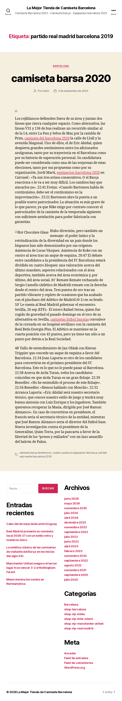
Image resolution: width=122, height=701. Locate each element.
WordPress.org (74, 667)
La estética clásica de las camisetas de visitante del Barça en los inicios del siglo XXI (31, 552)
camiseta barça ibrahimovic (35, 452)
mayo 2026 (72, 503)
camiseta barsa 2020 (61, 78)
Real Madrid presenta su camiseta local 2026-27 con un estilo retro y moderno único (29, 536)
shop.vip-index (74, 614)
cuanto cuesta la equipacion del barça (75, 452)
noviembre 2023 (75, 527)
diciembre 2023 (75, 522)
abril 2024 (71, 517)
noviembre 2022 (75, 555)
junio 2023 (71, 541)
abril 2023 (71, 546)
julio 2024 (71, 513)
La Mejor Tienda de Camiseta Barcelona (61, 8)
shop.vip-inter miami (78, 619)
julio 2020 (71, 579)
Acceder (70, 653)
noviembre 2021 (75, 570)
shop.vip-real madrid (78, 628)
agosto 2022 (72, 565)
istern (45, 90)
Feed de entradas (76, 658)
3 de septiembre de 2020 (73, 90)
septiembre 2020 (76, 575)
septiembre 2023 (76, 532)
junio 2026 (71, 498)
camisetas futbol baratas (69, 319)
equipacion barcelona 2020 (78, 173)
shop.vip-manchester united (83, 623)
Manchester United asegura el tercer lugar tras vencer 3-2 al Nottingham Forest (31, 568)
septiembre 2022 (76, 560)
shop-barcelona (75, 609)
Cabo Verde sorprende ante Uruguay (31, 524)
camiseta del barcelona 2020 (46, 138)
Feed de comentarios (78, 662)
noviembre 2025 (75, 508)
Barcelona (61, 66)
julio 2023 (71, 536)
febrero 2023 (73, 551)
